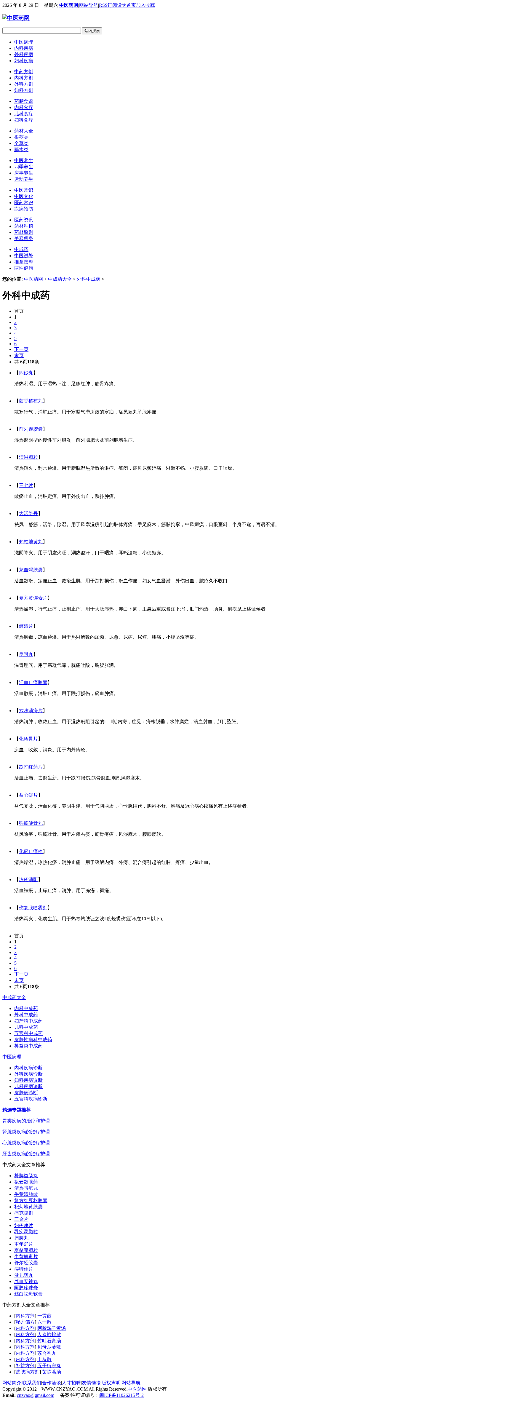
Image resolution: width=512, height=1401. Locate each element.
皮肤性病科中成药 (33, 1039)
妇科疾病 (23, 60)
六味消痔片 (31, 710)
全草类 (21, 143)
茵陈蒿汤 (51, 1371)
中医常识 (23, 190)
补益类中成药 (28, 1045)
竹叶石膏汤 (49, 1340)
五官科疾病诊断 (30, 1098)
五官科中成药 (28, 1033)
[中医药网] (16, 18)
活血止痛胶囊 (33, 682)
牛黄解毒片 (26, 1256)
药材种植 (23, 226)
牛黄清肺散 (26, 1194)
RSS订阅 (108, 5)
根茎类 (21, 137)
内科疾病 (23, 48)
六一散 (44, 1322)
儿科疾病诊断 (28, 1086)
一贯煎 (44, 1315)
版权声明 (111, 1382)
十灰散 (44, 1359)
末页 (19, 355)
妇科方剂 (23, 90)
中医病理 (23, 41)
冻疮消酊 (28, 879)
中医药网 (68, 5)
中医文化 (23, 196)
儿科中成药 (26, 1027)
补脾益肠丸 (26, 1175)
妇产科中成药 (28, 1020)
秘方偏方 (25, 1322)
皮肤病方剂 (27, 1371)
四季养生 (23, 166)
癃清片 (26, 626)
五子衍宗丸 (49, 1365)
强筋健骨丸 (31, 823)
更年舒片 (23, 1244)
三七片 (26, 485)
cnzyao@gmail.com (35, 1395)
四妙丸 (26, 372)
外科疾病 (23, 54)
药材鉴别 (23, 232)
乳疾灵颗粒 (26, 1231)
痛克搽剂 (23, 1212)
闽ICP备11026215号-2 (121, 1395)
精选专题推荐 (16, 1109)
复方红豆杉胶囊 (30, 1200)
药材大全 (23, 130)
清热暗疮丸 (26, 1188)
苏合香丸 (46, 1353)
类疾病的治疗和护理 (26, 1120)
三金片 (21, 1219)
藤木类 (21, 149)
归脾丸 (21, 1237)
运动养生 (23, 179)
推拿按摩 (23, 261)
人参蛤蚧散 (49, 1334)
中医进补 (23, 255)
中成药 (21, 249)
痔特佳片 (23, 1268)
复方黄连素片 (33, 597)
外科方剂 (23, 84)
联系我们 (31, 1382)
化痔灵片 (28, 738)
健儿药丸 (23, 1275)
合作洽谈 (51, 1382)
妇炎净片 (23, 1225)
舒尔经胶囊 (26, 1262)
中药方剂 (23, 71)
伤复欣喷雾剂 (33, 907)
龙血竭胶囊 (31, 569)
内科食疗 (23, 107)
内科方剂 (23, 77)
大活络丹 (28, 513)
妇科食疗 (23, 119)
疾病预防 (23, 208)
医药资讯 (23, 219)
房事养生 (23, 172)
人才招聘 (71, 1382)
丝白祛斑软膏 (28, 1293)
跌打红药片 (31, 766)
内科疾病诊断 (28, 1067)
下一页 (21, 349)
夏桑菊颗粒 (26, 1250)
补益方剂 (25, 1365)
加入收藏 (145, 5)
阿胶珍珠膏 (26, 1287)
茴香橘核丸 (31, 400)
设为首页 (126, 5)
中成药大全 (60, 279)
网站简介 (11, 1382)
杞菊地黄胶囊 (28, 1206)
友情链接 (91, 1382)
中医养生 (23, 160)
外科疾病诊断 (28, 1073)
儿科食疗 (23, 113)
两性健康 (23, 268)
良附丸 (26, 654)
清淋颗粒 (28, 457)
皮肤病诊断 (26, 1092)
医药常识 (23, 202)
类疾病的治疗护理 (26, 1131)
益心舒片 (28, 795)
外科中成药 (88, 279)
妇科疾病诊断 (28, 1080)
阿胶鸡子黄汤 (51, 1328)
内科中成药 (26, 1008)
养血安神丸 (26, 1281)
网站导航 (88, 5)
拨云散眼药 (26, 1181)
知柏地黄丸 (31, 541)
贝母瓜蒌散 (49, 1346)
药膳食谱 (23, 101)
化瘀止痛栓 (31, 851)
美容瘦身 (23, 238)
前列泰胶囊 (31, 429)
